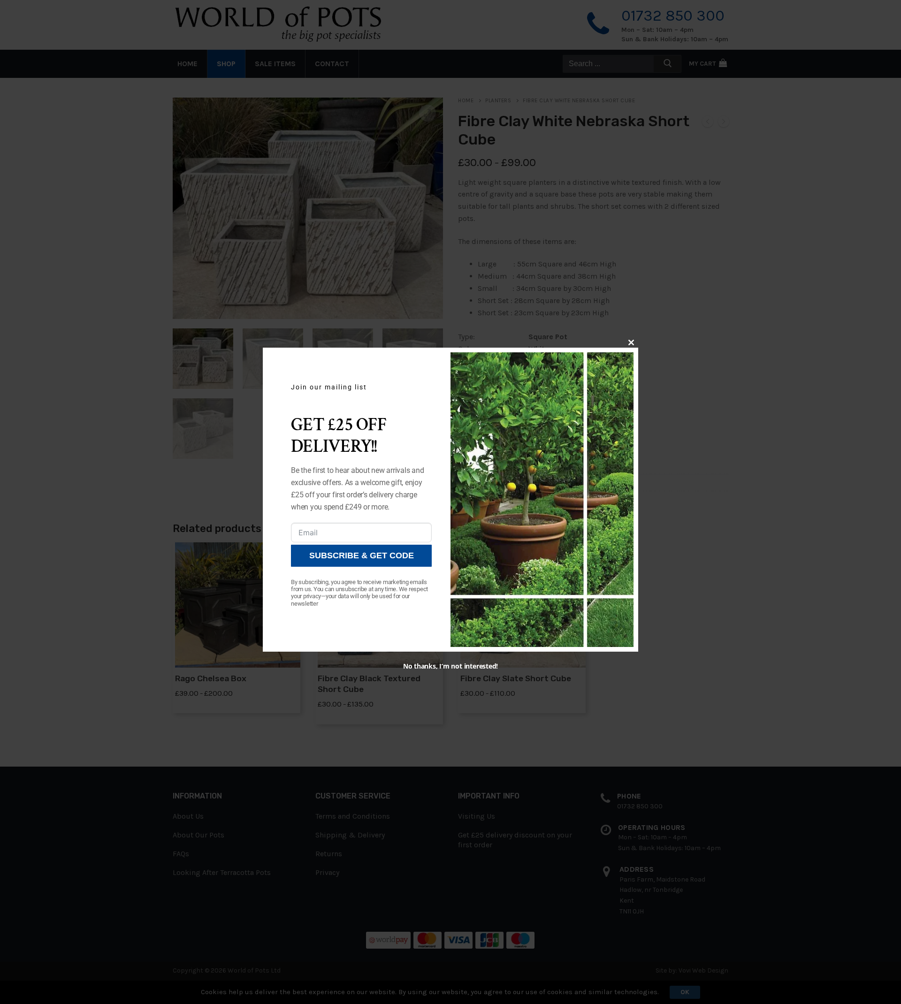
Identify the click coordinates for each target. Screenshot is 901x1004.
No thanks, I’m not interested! (450, 666)
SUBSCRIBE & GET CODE (361, 555)
